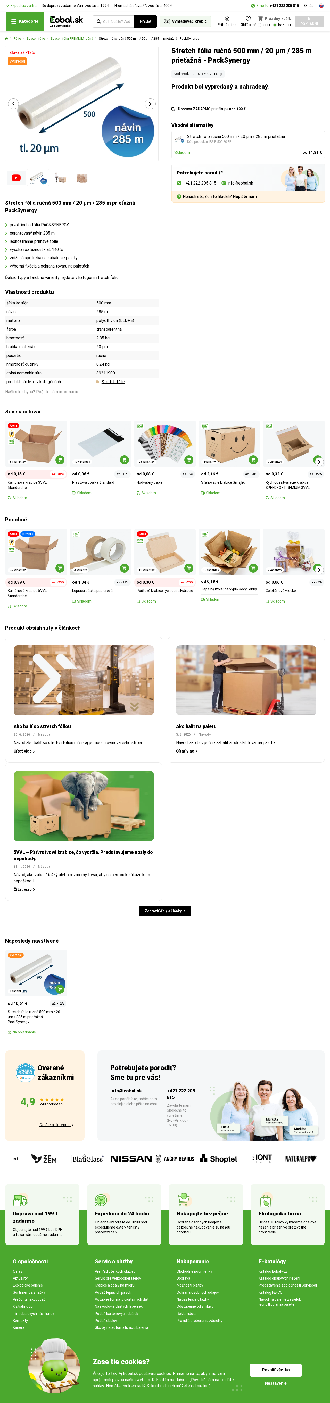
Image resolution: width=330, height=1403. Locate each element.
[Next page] (150, 103)
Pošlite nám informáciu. (57, 391)
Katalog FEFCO (271, 1292)
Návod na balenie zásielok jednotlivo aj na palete (280, 1301)
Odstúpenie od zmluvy (195, 1306)
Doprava (183, 1278)
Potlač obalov (106, 1320)
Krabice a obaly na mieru (115, 1285)
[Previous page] (13, 103)
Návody (44, 734)
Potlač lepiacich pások (113, 1292)
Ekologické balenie (28, 1285)
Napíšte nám (245, 196)
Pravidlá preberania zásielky (199, 1320)
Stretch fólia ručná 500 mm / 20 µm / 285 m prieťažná (236, 136)
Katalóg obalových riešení (279, 1278)
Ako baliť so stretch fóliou (42, 726)
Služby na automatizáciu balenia (121, 1327)
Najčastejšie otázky (193, 1299)
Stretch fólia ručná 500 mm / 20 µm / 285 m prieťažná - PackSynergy (149, 38)
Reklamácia (186, 1314)
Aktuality (20, 1278)
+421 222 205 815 (284, 6)
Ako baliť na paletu (196, 726)
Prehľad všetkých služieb (115, 1271)
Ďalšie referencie (55, 1124)
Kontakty (20, 1320)
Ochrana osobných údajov (198, 1292)
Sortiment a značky (29, 1292)
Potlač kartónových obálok (116, 1314)
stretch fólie (107, 277)
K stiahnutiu (23, 1306)
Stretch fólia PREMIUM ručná (72, 38)
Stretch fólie (36, 38)
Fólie (17, 38)
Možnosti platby (190, 1285)
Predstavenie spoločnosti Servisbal (288, 1285)
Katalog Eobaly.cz (273, 1271)
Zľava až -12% (22, 52)
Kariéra (18, 1327)
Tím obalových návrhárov (33, 1314)
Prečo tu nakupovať (29, 1299)
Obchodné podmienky (194, 1271)
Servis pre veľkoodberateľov (118, 1278)
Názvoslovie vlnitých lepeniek (119, 1306)
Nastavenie (276, 1383)
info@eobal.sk (126, 1090)
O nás (309, 6)
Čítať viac (23, 751)
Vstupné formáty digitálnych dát (121, 1299)
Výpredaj (17, 61)
